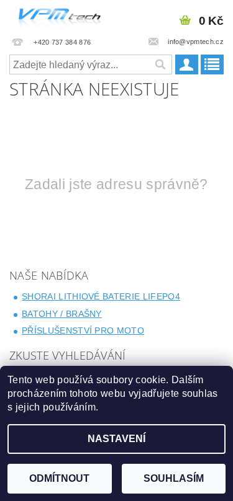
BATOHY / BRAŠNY (62, 314)
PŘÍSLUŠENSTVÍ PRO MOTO (83, 330)
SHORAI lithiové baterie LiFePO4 (101, 296)
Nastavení (116, 438)
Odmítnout (59, 478)
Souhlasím (174, 478)
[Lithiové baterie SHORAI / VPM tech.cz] (58, 16)
